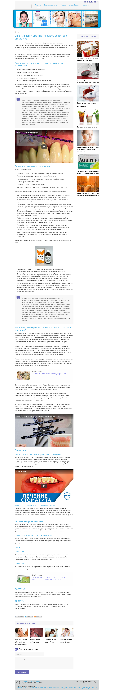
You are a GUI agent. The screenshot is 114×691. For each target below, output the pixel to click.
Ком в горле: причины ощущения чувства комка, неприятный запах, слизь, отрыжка (21, 642)
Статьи (63, 5)
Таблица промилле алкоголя (87, 127)
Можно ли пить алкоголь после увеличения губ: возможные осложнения (88, 149)
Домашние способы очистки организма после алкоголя (50, 641)
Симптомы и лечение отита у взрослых (49, 374)
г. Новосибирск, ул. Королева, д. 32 (32, 681)
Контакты (85, 5)
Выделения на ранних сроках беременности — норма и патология (66, 641)
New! (38, 7)
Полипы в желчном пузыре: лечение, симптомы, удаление (35, 641)
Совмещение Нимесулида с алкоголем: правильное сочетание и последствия (89, 105)
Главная (38, 5)
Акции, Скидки (74, 5)
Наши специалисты (51, 5)
